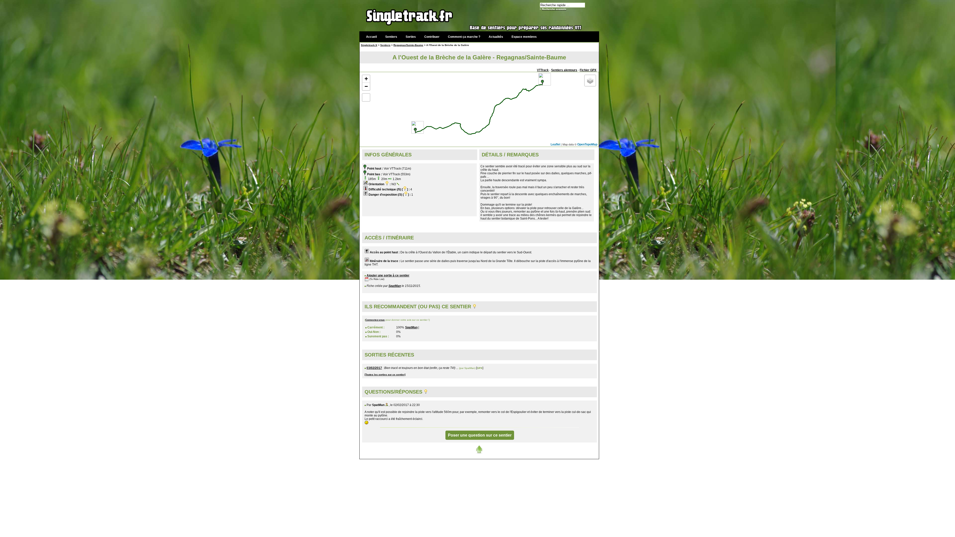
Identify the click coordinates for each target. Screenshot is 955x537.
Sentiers (391, 37)
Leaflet (555, 144)
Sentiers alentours (564, 70)
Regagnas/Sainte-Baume (408, 45)
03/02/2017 (374, 368)
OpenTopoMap (587, 144)
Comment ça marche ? (464, 37)
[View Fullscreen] (366, 97)
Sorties (411, 37)
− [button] (366, 86)
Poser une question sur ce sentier (480, 435)
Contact (561, 461)
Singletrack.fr (369, 45)
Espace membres (524, 37)
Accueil (371, 37)
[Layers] (590, 80)
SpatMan (394, 286)
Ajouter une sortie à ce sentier (388, 275)
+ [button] (366, 79)
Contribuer (431, 37)
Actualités (496, 37)
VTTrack (543, 70)
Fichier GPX (588, 70)
